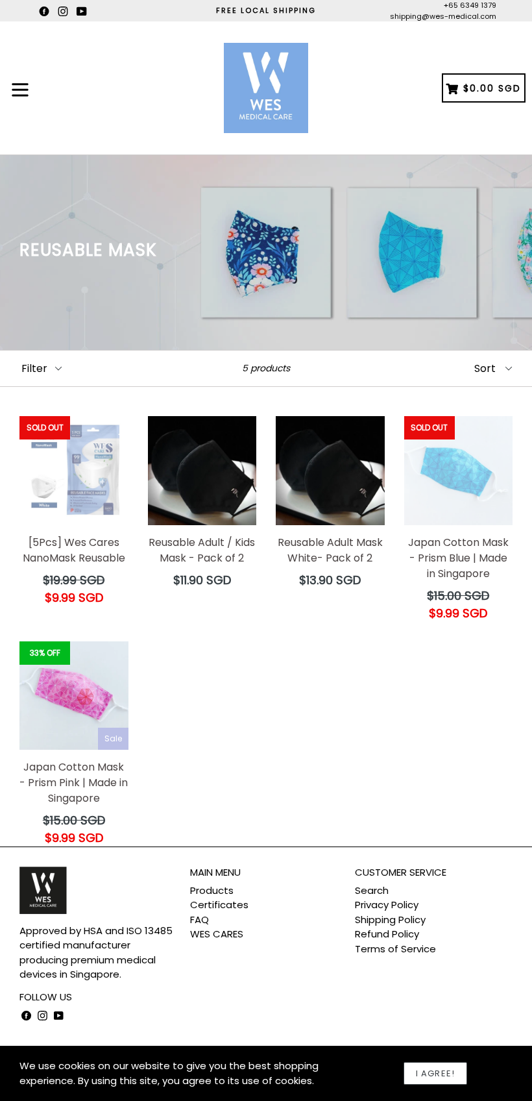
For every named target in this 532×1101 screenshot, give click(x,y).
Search (372, 890)
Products (212, 890)
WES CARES (216, 934)
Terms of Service (395, 949)
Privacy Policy (386, 904)
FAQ (199, 919)
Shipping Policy (390, 919)
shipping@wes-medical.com (443, 16)
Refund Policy (387, 934)
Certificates (219, 904)
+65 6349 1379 (470, 5)
